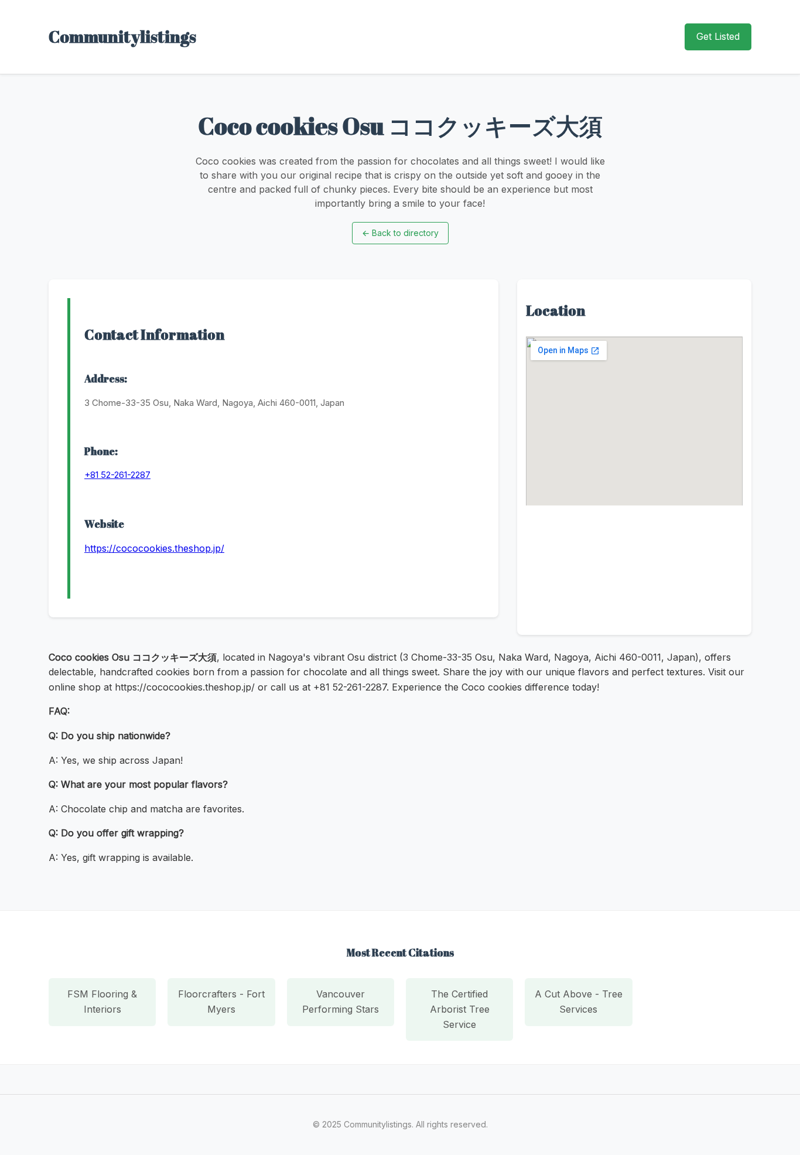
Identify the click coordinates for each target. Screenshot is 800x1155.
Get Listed (718, 36)
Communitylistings (122, 36)
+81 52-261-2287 (117, 474)
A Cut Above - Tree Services (579, 1001)
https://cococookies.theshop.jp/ (154, 548)
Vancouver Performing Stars (340, 1001)
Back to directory (400, 233)
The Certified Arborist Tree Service (460, 1009)
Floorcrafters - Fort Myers (221, 1001)
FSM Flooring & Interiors (102, 1001)
